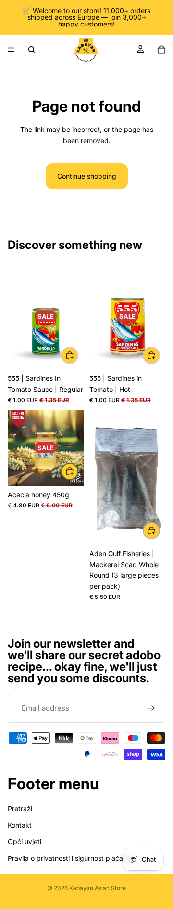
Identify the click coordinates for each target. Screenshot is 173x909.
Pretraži (20, 809)
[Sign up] (151, 708)
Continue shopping (86, 176)
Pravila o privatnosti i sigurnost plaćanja (70, 858)
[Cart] (161, 49)
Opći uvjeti (24, 841)
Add (77, 355)
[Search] (31, 49)
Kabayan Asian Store (97, 888)
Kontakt (20, 825)
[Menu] (11, 50)
